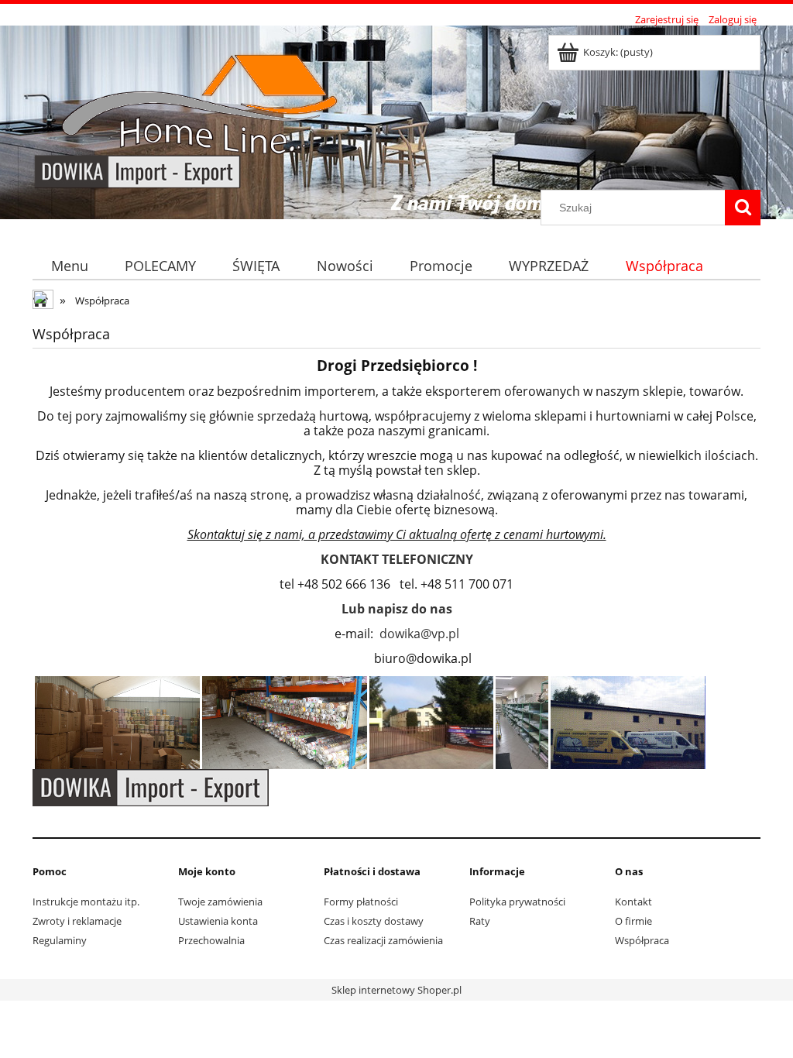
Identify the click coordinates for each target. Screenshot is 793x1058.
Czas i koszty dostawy (374, 921)
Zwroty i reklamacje (77, 921)
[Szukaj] (742, 207)
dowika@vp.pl (419, 633)
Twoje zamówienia (220, 902)
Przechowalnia (211, 940)
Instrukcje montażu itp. (86, 902)
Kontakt (633, 902)
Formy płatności (361, 902)
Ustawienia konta (218, 921)
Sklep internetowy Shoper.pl (396, 990)
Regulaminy (60, 940)
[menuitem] (69, 266)
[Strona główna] (193, 110)
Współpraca (642, 940)
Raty (479, 921)
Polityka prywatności (517, 902)
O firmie (633, 921)
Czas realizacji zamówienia (383, 940)
